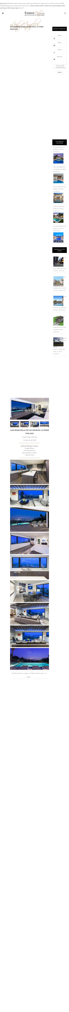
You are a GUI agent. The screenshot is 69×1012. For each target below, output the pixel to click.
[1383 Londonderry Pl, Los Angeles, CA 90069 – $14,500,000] (58, 178)
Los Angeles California (25, 24)
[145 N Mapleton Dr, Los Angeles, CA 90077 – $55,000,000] (58, 237)
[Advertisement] (59, 108)
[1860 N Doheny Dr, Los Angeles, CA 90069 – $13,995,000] (58, 197)
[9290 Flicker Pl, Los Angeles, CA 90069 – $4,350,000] (58, 217)
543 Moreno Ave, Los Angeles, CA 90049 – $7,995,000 (59, 149)
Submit (59, 72)
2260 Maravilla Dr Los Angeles (20, 673)
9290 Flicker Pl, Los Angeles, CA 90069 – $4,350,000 (58, 209)
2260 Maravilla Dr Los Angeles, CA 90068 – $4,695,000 (27, 28)
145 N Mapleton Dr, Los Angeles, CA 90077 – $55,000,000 (59, 228)
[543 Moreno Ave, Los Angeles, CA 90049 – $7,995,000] (58, 158)
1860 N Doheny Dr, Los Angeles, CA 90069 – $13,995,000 (59, 189)
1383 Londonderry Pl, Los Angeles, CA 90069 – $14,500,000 (59, 169)
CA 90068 (32, 673)
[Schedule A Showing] (59, 68)
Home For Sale (40, 673)
